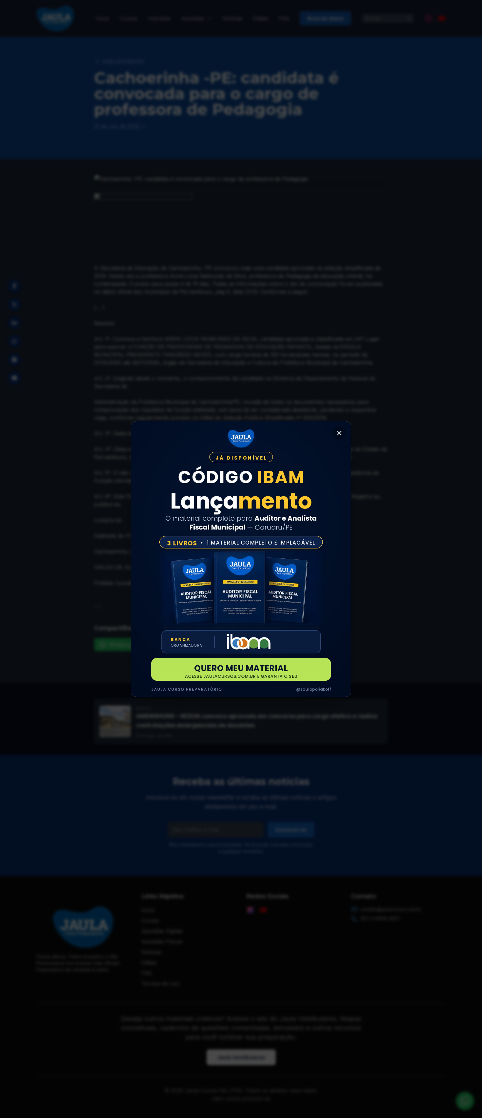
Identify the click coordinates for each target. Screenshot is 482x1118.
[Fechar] (339, 433)
